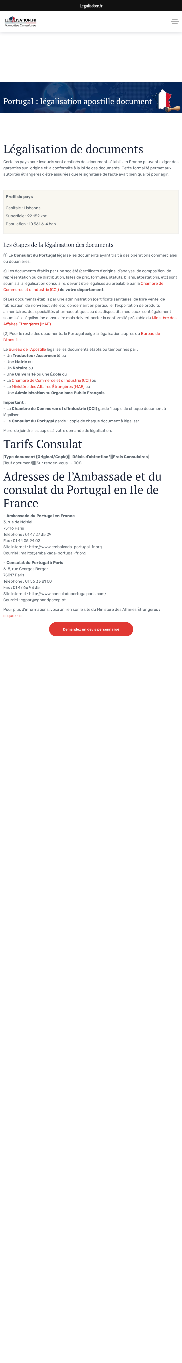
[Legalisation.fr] (20, 21)
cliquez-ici (12, 615)
